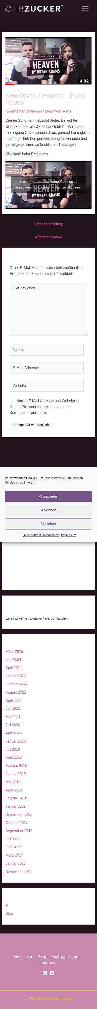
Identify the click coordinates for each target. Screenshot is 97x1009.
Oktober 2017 (16, 823)
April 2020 (13, 733)
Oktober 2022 (16, 684)
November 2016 (18, 872)
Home (18, 957)
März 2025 (14, 652)
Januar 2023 (15, 676)
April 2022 (13, 701)
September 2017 (18, 831)
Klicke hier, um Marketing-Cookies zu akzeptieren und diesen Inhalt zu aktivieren (48, 184)
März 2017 (14, 855)
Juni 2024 (13, 660)
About (30, 957)
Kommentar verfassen (23, 111)
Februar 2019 (16, 766)
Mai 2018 (12, 782)
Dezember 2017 (18, 815)
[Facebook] (52, 973)
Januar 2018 (15, 806)
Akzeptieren (48, 496)
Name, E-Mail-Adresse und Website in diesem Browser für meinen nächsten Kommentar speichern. (44, 407)
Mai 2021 (12, 717)
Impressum (68, 535)
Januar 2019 (15, 774)
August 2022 (15, 692)
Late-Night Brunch (20, 561)
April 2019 (13, 757)
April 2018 (13, 790)
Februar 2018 (16, 798)
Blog (48, 111)
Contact (74, 957)
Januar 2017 (15, 863)
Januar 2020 (15, 741)
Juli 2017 (12, 839)
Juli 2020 (12, 725)
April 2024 (13, 668)
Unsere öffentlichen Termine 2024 (32, 551)
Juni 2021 (13, 708)
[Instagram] (45, 973)
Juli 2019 (12, 749)
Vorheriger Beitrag (48, 224)
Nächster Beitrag (48, 237)
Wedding (58, 957)
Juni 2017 (13, 847)
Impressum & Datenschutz (41, 535)
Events (43, 957)
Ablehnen (48, 510)
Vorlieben (48, 524)
